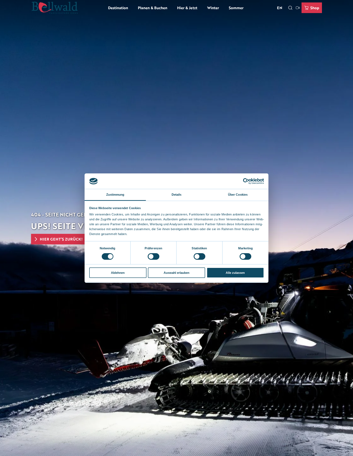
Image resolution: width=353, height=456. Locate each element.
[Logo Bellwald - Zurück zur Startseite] (54, 7)
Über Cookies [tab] (238, 194)
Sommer (236, 7)
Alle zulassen (235, 272)
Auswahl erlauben (176, 272)
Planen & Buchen (152, 7)
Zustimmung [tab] (115, 194)
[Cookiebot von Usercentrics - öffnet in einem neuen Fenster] (246, 181)
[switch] (153, 256)
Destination (118, 7)
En (279, 7)
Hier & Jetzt (187, 7)
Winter (213, 7)
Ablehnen (118, 272)
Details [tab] (177, 194)
